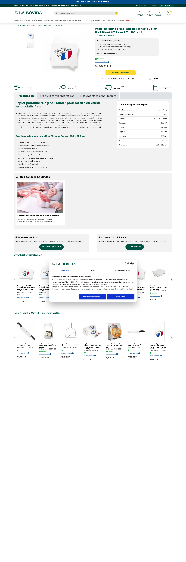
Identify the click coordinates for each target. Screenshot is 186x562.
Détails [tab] (93, 270)
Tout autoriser (120, 296)
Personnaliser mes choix (91, 296)
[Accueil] (15, 25)
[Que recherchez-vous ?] (116, 13)
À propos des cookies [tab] (122, 270)
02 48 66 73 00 (134, 247)
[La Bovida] (28, 13)
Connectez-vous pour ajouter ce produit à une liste (115, 79)
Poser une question (51, 247)
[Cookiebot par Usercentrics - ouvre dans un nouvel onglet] (126, 263)
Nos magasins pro (141, 5)
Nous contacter (153, 5)
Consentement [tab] (64, 270)
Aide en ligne (165, 5)
